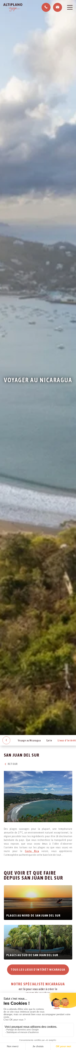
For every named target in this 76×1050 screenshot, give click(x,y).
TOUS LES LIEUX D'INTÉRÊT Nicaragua (38, 969)
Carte (49, 740)
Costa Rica (32, 851)
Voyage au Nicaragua (29, 740)
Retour (12, 764)
